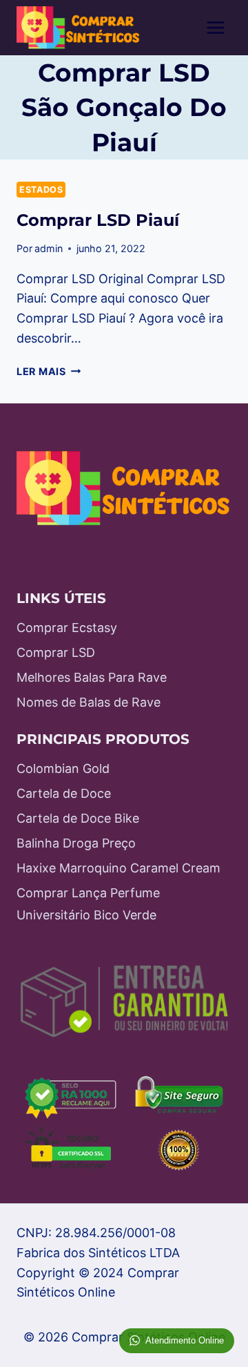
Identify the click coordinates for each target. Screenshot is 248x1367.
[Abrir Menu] (215, 27)
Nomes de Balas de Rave (89, 702)
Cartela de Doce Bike (78, 818)
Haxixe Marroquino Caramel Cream (118, 868)
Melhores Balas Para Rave (92, 677)
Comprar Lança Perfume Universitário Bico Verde (88, 904)
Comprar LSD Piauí (98, 220)
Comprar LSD (56, 652)
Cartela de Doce (64, 793)
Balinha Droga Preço (76, 843)
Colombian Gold (63, 768)
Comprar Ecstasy (67, 627)
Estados (41, 189)
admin (48, 248)
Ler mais (49, 371)
